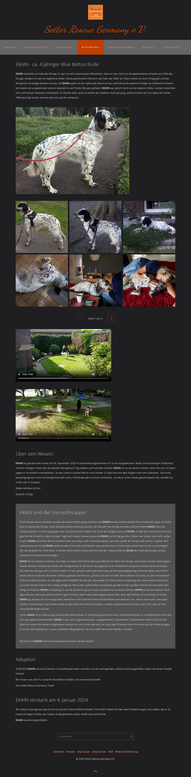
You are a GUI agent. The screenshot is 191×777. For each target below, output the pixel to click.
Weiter (111, 318)
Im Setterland (90, 47)
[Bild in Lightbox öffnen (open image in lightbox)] (72, 150)
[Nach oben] (95, 770)
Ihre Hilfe (147, 47)
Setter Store (170, 47)
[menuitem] (10, 47)
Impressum (83, 751)
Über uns (9, 47)
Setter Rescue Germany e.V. (95, 29)
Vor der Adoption (35, 47)
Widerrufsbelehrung (126, 751)
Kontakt (70, 751)
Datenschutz (99, 751)
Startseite (58, 751)
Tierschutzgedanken (120, 47)
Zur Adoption (64, 47)
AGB (110, 751)
